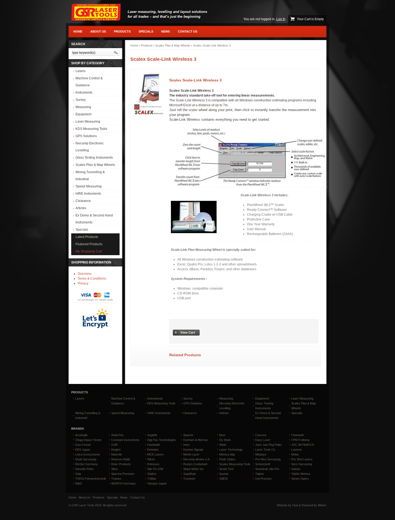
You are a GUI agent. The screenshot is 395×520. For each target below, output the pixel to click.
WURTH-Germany (123, 483)
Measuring (83, 107)
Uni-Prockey (263, 478)
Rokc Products (121, 464)
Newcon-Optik (120, 459)
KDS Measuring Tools (91, 129)
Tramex (116, 478)
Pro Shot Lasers (302, 459)
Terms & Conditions (92, 278)
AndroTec (117, 435)
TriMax (151, 478)
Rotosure (153, 464)
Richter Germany (86, 464)
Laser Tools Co (265, 449)
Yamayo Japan (157, 483)
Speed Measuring (89, 186)
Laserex (296, 449)
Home (77, 31)
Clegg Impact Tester (88, 439)
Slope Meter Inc (193, 469)
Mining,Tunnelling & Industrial (90, 175)
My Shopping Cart (89, 251)
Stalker (151, 473)
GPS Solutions (86, 136)
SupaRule (189, 473)
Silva (114, 469)
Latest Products (87, 237)
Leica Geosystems (87, 454)
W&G (78, 483)
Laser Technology (231, 449)
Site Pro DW (155, 469)
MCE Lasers (155, 454)
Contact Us (187, 31)
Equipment (83, 114)
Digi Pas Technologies (161, 439)
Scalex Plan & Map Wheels (95, 165)
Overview (84, 274)
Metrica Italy (227, 454)
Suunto (223, 473)
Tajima (259, 473)
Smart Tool (226, 469)
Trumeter (189, 478)
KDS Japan (82, 449)
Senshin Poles (84, 469)
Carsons (261, 435)
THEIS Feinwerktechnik (90, 478)
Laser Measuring (88, 121)
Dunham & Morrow (195, 439)
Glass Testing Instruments (94, 157)
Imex (186, 444)
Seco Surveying (301, 464)
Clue (295, 505)
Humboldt (153, 444)
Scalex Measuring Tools (234, 464)
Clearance (83, 201)
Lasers (80, 71)
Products (122, 31)
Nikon (151, 459)
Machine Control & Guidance (89, 81)
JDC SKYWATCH (302, 444)
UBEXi (223, 478)
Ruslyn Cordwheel (195, 464)
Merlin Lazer (191, 454)
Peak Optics (227, 459)
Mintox (322, 505)
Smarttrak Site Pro (267, 469)
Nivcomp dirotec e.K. (196, 459)
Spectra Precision (122, 473)
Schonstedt (262, 464)
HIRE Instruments (88, 193)
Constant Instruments (125, 439)
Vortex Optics (300, 478)
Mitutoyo (260, 454)
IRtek (222, 444)
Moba (295, 454)
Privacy (83, 283)
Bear (222, 435)
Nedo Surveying (85, 459)
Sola (78, 473)
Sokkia (295, 469)
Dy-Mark (225, 439)
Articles (81, 208)
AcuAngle (81, 435)
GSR (114, 444)
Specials (146, 31)
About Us (98, 31)
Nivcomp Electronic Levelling (90, 146)
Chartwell (297, 435)
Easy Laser (262, 439)
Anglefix (152, 435)
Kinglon (116, 449)
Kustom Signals (193, 449)
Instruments (84, 92)
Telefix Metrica (300, 473)
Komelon (153, 449)
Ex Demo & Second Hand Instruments (94, 218)
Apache (188, 435)
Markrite (116, 454)
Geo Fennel (83, 444)
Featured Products (89, 244)
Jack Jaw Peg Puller (268, 444)
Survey (81, 100)
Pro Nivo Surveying (268, 459)
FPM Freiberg (300, 439)
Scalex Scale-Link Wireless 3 (212, 45)
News (165, 31)
